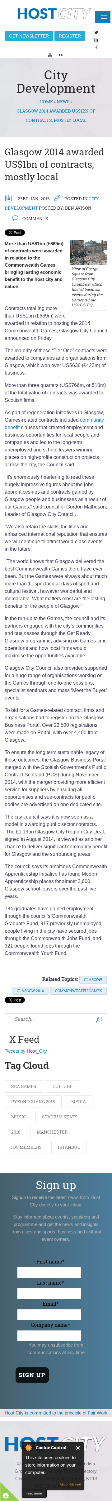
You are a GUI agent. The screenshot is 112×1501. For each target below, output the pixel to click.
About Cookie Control (28, 1447)
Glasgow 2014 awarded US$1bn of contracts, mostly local (54, 164)
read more (34, 1493)
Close (78, 1448)
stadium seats (59, 1117)
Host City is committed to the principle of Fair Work (56, 1412)
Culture (62, 1086)
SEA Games (23, 1086)
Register (70, 35)
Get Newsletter (29, 35)
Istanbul (69, 1147)
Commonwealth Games (78, 990)
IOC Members (26, 1147)
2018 (16, 1132)
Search (99, 1020)
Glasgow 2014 (30, 990)
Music (18, 1117)
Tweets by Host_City (26, 1051)
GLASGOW (93, 979)
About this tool (70, 1484)
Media (78, 1101)
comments (34, 218)
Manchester (52, 1132)
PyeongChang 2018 (33, 1101)
